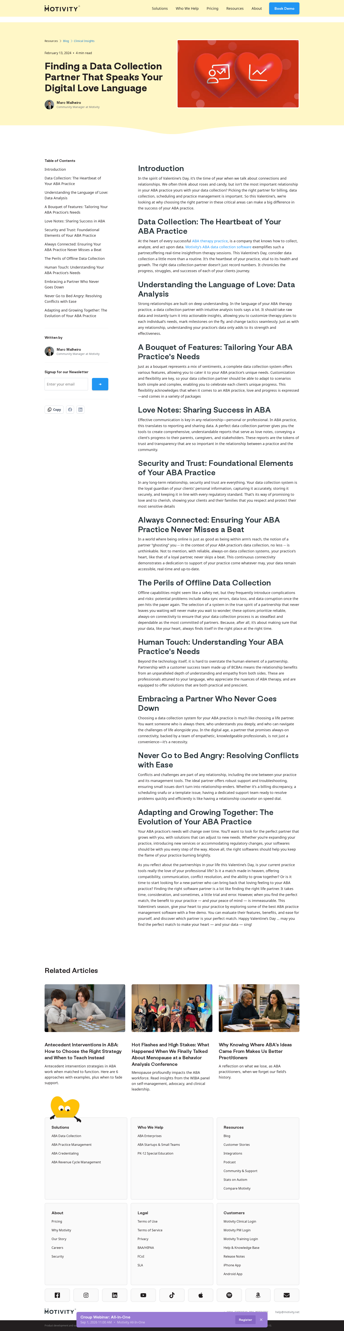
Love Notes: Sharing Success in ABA (75, 221)
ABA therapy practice (210, 241)
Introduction (55, 169)
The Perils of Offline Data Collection (75, 258)
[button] (160, 8)
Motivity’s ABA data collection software (218, 246)
